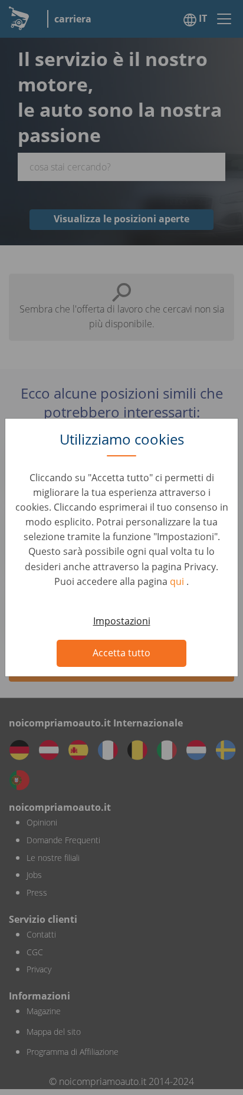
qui (178, 581)
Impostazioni (121, 620)
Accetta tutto (121, 652)
